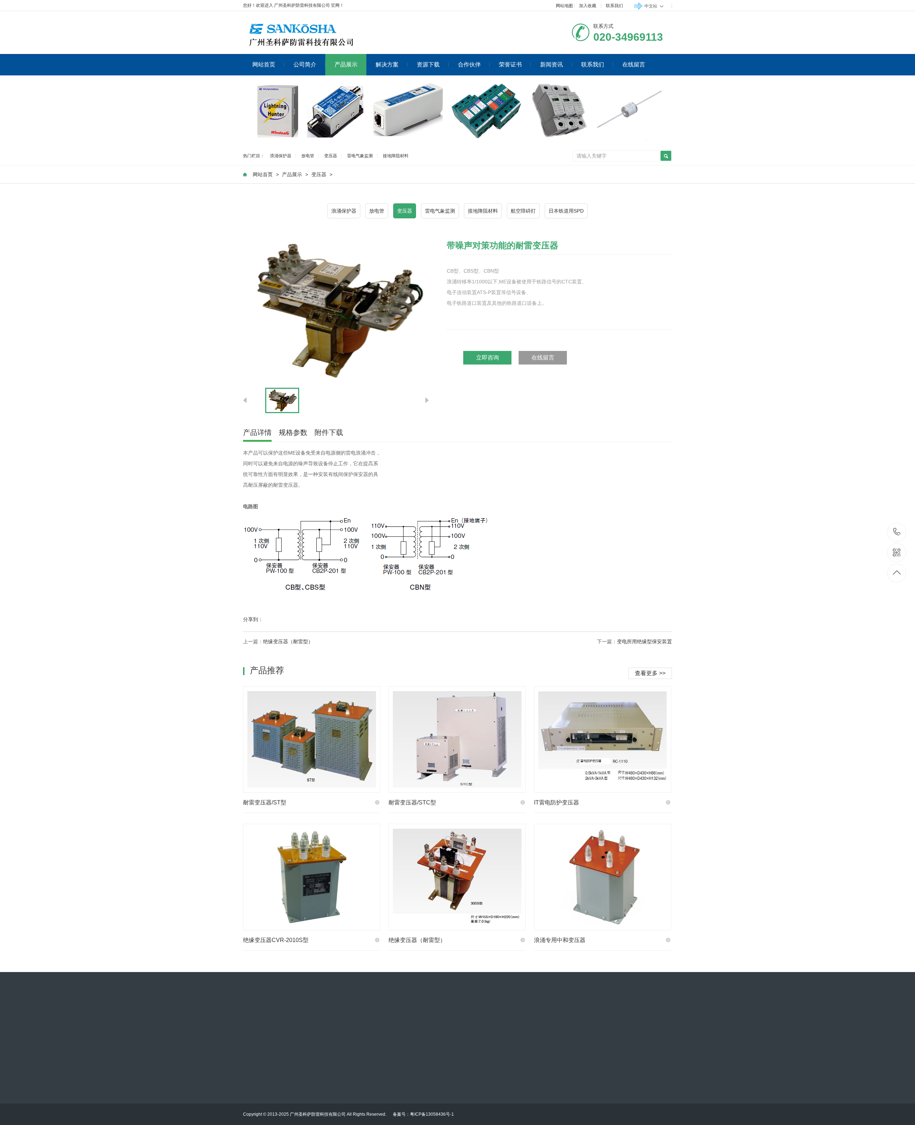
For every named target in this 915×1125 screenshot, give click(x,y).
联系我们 (614, 5)
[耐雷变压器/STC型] (457, 739)
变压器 (330, 156)
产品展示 (346, 64)
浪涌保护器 (280, 156)
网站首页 (263, 64)
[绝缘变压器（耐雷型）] (457, 877)
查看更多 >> (650, 673)
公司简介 (304, 64)
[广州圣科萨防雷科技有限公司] (314, 34)
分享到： (253, 619)
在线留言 (633, 64)
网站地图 (564, 5)
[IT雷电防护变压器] (602, 739)
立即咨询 (487, 358)
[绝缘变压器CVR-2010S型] (311, 877)
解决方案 (387, 64)
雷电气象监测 (360, 156)
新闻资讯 (551, 64)
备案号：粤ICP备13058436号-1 (423, 1114)
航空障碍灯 (523, 211)
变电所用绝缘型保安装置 (644, 641)
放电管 (307, 156)
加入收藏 (587, 5)
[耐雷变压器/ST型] (311, 739)
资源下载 (428, 64)
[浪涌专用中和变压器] (602, 877)
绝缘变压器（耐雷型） (288, 641)
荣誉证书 (510, 64)
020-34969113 (896, 532)
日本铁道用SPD (566, 211)
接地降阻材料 (396, 156)
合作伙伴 (469, 64)
